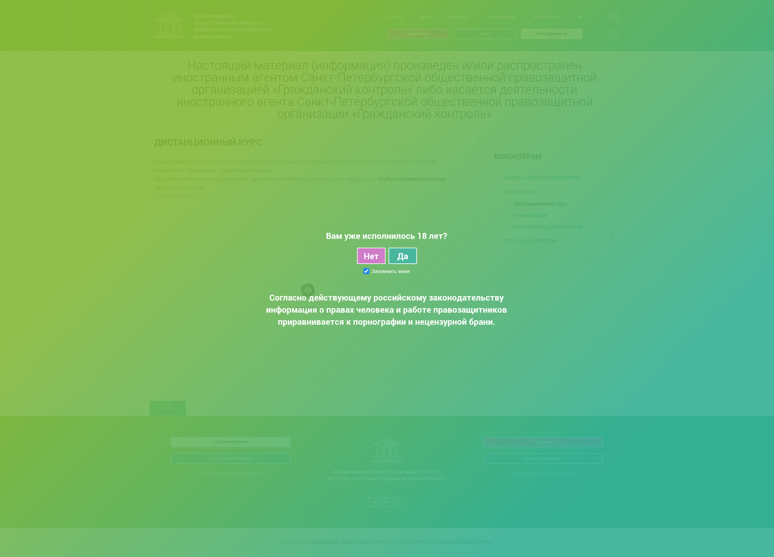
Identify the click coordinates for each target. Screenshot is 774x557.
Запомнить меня (390, 271)
